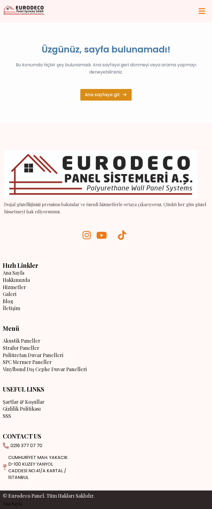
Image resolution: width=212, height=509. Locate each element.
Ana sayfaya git (102, 95)
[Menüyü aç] (201, 11)
